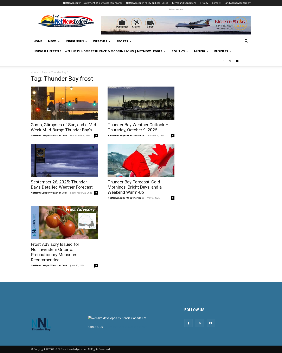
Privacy (204, 2)
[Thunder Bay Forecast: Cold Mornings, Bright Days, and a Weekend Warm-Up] (141, 160)
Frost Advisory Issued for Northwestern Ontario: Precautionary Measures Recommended (55, 252)
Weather (100, 41)
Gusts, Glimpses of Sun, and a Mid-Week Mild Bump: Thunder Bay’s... (64, 127)
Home (38, 41)
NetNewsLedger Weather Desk (49, 135)
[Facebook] (223, 61)
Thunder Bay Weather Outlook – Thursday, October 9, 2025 (138, 127)
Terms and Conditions (184, 2)
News (52, 41)
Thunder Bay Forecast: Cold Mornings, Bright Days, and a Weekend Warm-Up (135, 187)
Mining (199, 51)
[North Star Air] (176, 25)
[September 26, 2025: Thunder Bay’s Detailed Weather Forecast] (64, 160)
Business (221, 51)
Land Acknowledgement (237, 2)
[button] (246, 42)
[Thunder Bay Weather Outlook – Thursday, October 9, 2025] (141, 103)
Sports (122, 41)
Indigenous (75, 41)
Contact (216, 2)
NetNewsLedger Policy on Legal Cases (147, 2)
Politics (178, 51)
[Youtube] (237, 61)
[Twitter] (230, 61)
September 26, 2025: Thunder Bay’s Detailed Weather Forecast (62, 184)
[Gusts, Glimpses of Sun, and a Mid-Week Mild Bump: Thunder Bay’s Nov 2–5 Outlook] (64, 103)
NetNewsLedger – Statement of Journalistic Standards (92, 2)
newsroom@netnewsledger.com (126, 327)
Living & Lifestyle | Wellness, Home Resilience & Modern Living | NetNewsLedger (98, 51)
